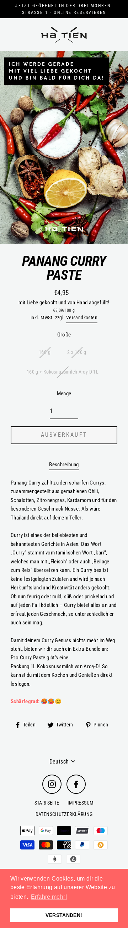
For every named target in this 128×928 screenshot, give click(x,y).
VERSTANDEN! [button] (64, 915)
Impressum (81, 803)
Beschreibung (64, 464)
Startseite (46, 803)
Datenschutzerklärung (64, 814)
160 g (44, 352)
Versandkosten (81, 317)
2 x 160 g (76, 352)
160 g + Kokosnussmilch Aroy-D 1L (62, 372)
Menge (64, 393)
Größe (64, 334)
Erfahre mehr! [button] (49, 897)
